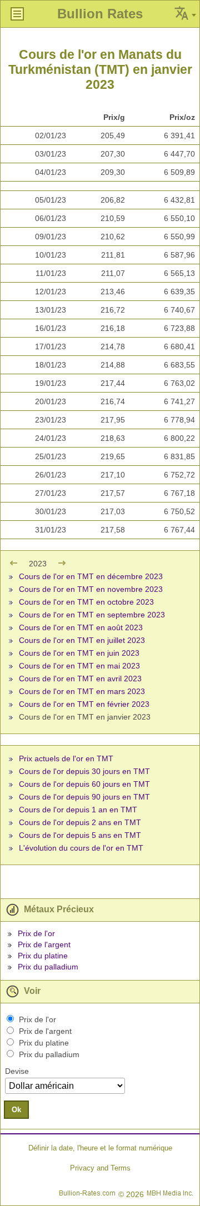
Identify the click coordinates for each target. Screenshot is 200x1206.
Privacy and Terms (100, 1168)
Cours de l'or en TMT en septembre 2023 (92, 614)
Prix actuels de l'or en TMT (66, 758)
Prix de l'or (36, 933)
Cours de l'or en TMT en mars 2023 (82, 691)
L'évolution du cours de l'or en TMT (81, 847)
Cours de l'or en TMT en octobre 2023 (86, 601)
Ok (16, 1110)
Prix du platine (43, 955)
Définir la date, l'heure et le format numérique (100, 1148)
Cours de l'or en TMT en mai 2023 (79, 665)
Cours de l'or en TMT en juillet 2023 (82, 640)
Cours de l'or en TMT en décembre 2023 (91, 576)
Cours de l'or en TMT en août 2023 (81, 627)
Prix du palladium (48, 966)
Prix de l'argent (44, 944)
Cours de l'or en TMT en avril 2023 (80, 678)
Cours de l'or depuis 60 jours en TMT (84, 784)
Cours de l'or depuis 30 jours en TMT (84, 771)
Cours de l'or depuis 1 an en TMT (78, 809)
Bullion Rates (100, 13)
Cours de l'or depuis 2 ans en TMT (80, 822)
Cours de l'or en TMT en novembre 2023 (91, 589)
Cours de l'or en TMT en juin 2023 (79, 653)
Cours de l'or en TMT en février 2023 (84, 704)
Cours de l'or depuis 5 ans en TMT (80, 835)
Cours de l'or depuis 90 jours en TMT (84, 796)
